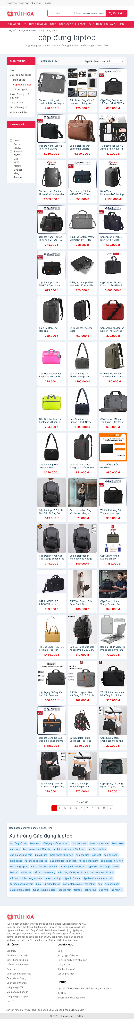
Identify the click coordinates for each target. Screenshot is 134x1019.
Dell (16, 158)
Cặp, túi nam (17, 102)
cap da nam (65, 889)
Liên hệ (47, 3)
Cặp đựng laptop (22, 84)
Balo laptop (19, 79)
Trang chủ (12, 3)
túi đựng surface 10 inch (56, 843)
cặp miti (103, 889)
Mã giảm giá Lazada (17, 991)
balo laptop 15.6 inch (61, 854)
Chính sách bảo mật (17, 955)
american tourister (99, 843)
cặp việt (96, 854)
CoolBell (18, 169)
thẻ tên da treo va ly (44, 872)
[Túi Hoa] (23, 916)
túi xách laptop (53, 878)
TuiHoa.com (67, 1016)
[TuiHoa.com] (20, 13)
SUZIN (17, 166)
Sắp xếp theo (92, 61)
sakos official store (20, 889)
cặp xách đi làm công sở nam (26, 878)
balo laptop (16, 860)
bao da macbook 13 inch (36, 849)
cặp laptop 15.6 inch (112, 860)
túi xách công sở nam (21, 884)
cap (100, 884)
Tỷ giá (27, 1009)
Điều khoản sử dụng (17, 960)
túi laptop (105, 866)
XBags (17, 173)
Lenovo (18, 147)
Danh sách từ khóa (17, 982)
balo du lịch (41, 854)
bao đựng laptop (19, 866)
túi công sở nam (18, 843)
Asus (16, 140)
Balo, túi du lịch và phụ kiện (106, 24)
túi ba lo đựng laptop (44, 889)
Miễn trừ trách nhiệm (18, 964)
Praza (17, 144)
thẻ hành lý (116, 889)
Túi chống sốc (20, 89)
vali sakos (89, 884)
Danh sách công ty (17, 978)
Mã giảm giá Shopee (17, 996)
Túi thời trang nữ (35, 24)
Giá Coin (79, 1009)
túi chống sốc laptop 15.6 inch (69, 849)
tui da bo (26, 872)
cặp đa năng (110, 854)
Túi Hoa (79, 1016)
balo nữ (14, 872)
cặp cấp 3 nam (72, 878)
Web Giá (69, 1009)
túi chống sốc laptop (36, 860)
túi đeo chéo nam (88, 860)
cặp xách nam (79, 843)
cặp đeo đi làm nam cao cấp (98, 878)
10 (104, 808)
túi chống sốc (112, 884)
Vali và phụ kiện (18, 112)
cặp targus (90, 889)
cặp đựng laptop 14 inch (63, 860)
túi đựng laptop (52, 884)
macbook (15, 849)
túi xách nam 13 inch (102, 872)
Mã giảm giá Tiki (15, 987)
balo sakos (118, 843)
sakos (116, 866)
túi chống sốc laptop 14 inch (73, 872)
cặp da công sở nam (21, 854)
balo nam (35, 843)
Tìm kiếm (118, 13)
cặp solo (92, 866)
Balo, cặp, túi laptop (72, 24)
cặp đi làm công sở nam (44, 866)
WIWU (17, 162)
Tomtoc (18, 151)
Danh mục (24, 3)
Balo (53, 24)
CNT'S (17, 155)
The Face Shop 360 (42, 1009)
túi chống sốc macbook (72, 866)
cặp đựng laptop (97, 849)
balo (38, 884)
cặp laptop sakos (72, 884)
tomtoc (78, 889)
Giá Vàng (59, 1009)
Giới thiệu (36, 3)
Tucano (18, 177)
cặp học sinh (82, 854)
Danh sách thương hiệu (19, 973)
